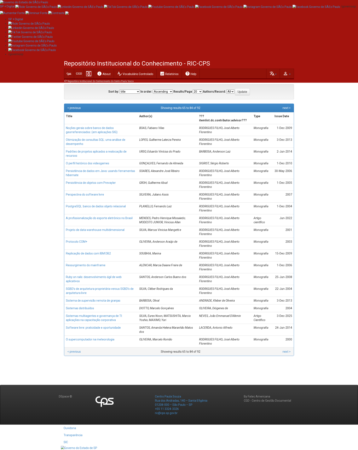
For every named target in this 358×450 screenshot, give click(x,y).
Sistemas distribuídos (80, 308)
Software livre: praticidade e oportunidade (93, 327)
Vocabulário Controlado (135, 73)
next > (287, 108)
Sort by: (113, 91)
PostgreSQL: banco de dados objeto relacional (96, 206)
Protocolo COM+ (76, 241)
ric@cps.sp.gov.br (166, 413)
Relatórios (169, 73)
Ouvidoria (70, 428)
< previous (74, 108)
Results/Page (182, 91)
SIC (66, 442)
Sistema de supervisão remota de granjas (93, 300)
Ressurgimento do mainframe (85, 265)
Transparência (73, 435)
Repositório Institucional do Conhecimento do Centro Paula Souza (101, 81)
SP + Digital (7, 6)
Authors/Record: (214, 91)
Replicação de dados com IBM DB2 (88, 253)
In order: (146, 91)
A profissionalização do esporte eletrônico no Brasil (99, 218)
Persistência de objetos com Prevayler (91, 182)
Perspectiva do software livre (85, 194)
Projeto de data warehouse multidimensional (95, 230)
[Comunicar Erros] (67, 12)
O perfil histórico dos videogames (87, 163)
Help (190, 73)
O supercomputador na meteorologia (90, 339)
